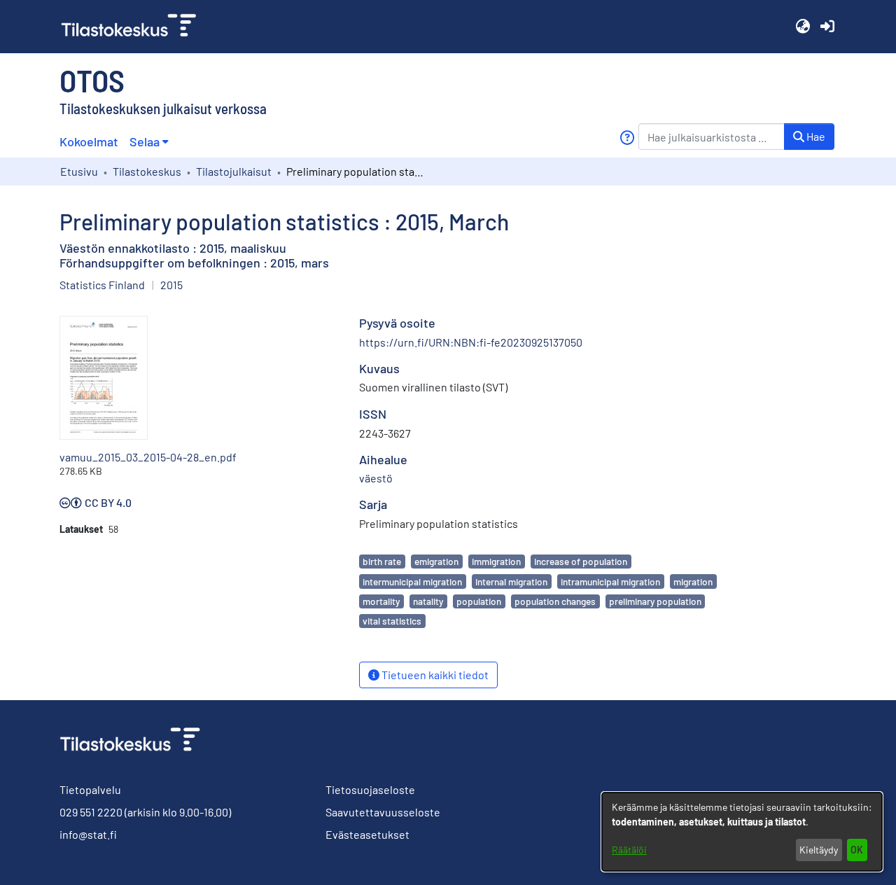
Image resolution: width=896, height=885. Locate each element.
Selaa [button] (145, 141)
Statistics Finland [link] (102, 284)
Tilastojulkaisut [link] (234, 171)
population (478, 601)
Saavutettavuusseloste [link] (383, 811)
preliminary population (655, 601)
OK (856, 850)
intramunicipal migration (610, 581)
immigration (496, 561)
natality (428, 601)
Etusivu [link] (79, 171)
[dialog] (742, 832)
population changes (555, 601)
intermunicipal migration (412, 581)
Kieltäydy (818, 850)
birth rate (382, 561)
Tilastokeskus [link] (147, 171)
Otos (92, 80)
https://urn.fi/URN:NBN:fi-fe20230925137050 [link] (470, 342)
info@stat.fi (88, 834)
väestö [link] (376, 478)
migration (693, 581)
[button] (802, 26)
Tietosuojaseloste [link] (370, 789)
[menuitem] (149, 142)
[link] (134, 26)
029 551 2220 (90, 811)
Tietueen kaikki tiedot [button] (434, 674)
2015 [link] (171, 284)
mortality (381, 601)
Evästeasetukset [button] (368, 834)
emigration (436, 561)
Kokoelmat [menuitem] (88, 141)
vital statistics (392, 621)
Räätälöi (629, 850)
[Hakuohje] (627, 137)
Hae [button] (814, 136)
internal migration (511, 581)
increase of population (580, 561)
